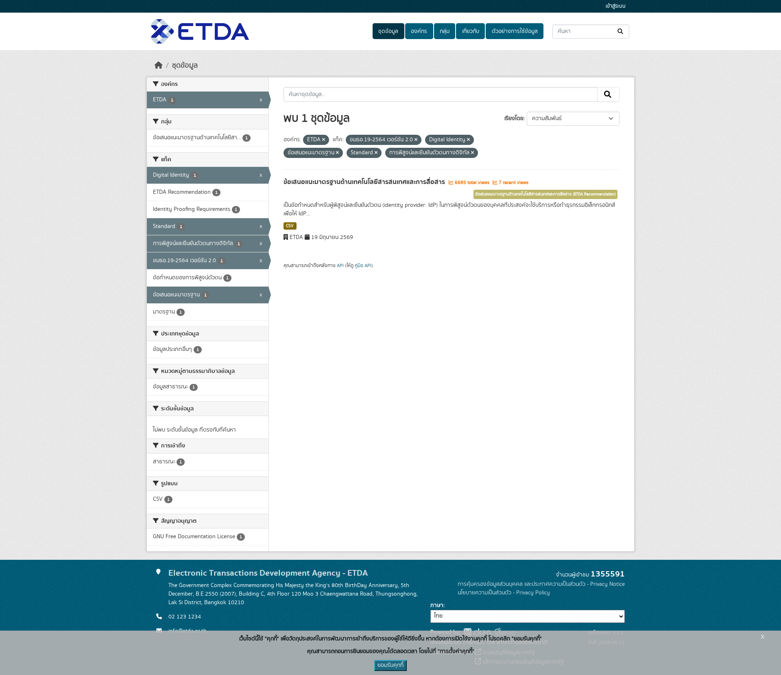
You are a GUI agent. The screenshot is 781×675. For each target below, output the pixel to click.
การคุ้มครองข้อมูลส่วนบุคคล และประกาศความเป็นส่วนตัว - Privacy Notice (541, 584)
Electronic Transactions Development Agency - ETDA (268, 573)
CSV (290, 226)
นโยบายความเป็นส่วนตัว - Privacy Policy (504, 593)
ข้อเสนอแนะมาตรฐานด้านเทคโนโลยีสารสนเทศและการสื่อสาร (365, 182)
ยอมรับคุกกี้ (390, 665)
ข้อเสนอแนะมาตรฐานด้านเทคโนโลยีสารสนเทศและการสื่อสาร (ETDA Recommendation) (545, 194)
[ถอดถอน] (323, 140)
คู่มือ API (363, 265)
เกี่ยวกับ (470, 31)
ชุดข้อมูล (388, 31)
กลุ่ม (444, 31)
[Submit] (621, 31)
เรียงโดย (514, 118)
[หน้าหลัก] (159, 65)
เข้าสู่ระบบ (616, 6)
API (340, 265)
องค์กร (419, 31)
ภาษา (436, 605)
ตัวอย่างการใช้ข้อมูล (515, 31)
